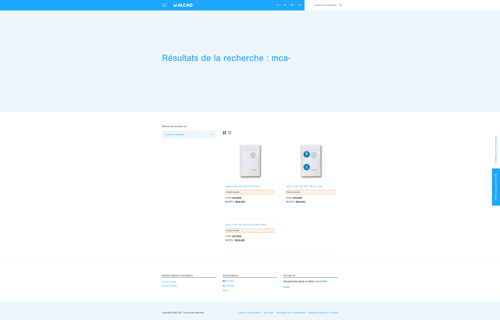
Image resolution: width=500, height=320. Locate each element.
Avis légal (268, 312)
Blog (225, 290)
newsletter (321, 281)
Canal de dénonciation (249, 312)
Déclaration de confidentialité (291, 312)
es (278, 5)
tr (299, 5)
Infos (286, 287)
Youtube (229, 281)
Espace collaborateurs (496, 187)
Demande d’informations (496, 149)
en (285, 5)
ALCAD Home (169, 281)
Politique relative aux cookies (323, 312)
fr (292, 5)
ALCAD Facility (169, 285)
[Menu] (164, 5)
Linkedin (230, 285)
